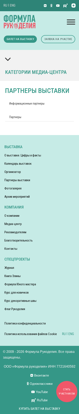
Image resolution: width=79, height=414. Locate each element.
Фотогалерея (12, 188)
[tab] (27, 103)
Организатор (12, 172)
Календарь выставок (18, 164)
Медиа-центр (13, 224)
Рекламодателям (15, 232)
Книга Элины (12, 276)
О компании (11, 216)
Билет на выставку (20, 39)
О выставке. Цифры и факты (22, 155)
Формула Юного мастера (20, 284)
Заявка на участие (58, 39)
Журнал (9, 268)
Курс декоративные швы (20, 301)
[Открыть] (71, 22)
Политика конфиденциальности (25, 323)
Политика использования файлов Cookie (30, 334)
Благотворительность (18, 240)
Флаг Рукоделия (14, 309)
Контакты (10, 249)
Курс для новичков (16, 292)
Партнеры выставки (17, 180)
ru (5, 5)
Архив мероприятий (17, 197)
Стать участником (67, 391)
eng (12, 5)
